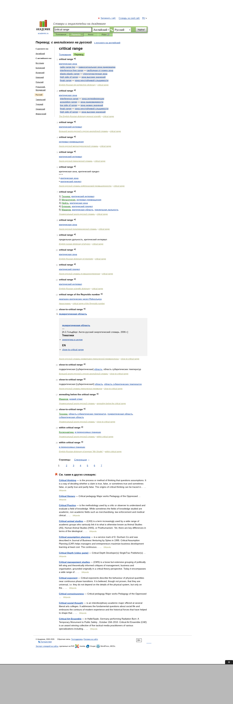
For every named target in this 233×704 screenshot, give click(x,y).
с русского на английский (107, 42)
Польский (39, 82)
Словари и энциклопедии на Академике (79, 23)
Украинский (40, 109)
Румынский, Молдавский (40, 88)
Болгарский (40, 68)
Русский (39, 95)
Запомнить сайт (108, 18)
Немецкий (40, 77)
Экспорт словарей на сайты (47, 646)
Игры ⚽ (105, 34)
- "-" (81, 451)
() (73, 553)
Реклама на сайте (91, 639)
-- (83, 131)
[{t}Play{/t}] (75, 59)
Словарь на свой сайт (129, 18)
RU (143, 18)
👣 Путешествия (45, 642)
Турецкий (39, 104)
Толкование (65, 54)
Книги (90, 34)
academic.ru (43, 33)
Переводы (76, 34)
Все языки (40, 63)
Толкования (60, 34)
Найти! (141, 29)
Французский (41, 114)
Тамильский (40, 99)
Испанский (40, 73)
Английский (40, 54)
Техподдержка (77, 639)
